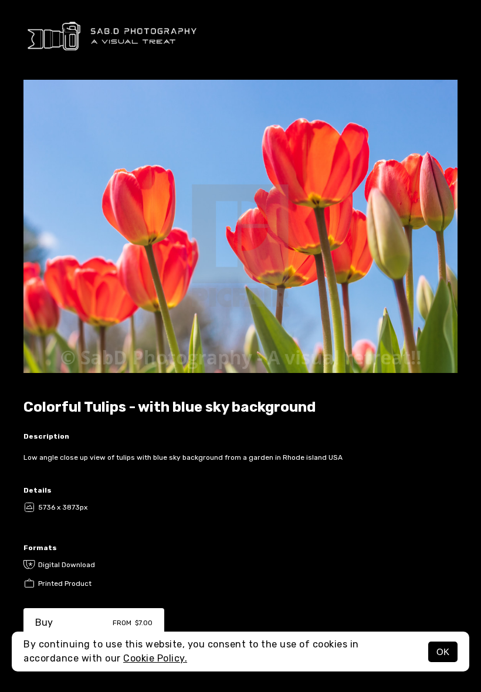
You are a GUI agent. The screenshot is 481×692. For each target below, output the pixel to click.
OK (442, 652)
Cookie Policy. (155, 658)
